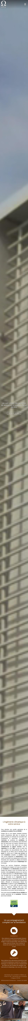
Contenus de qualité (22, 980)
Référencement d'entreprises (8, 980)
